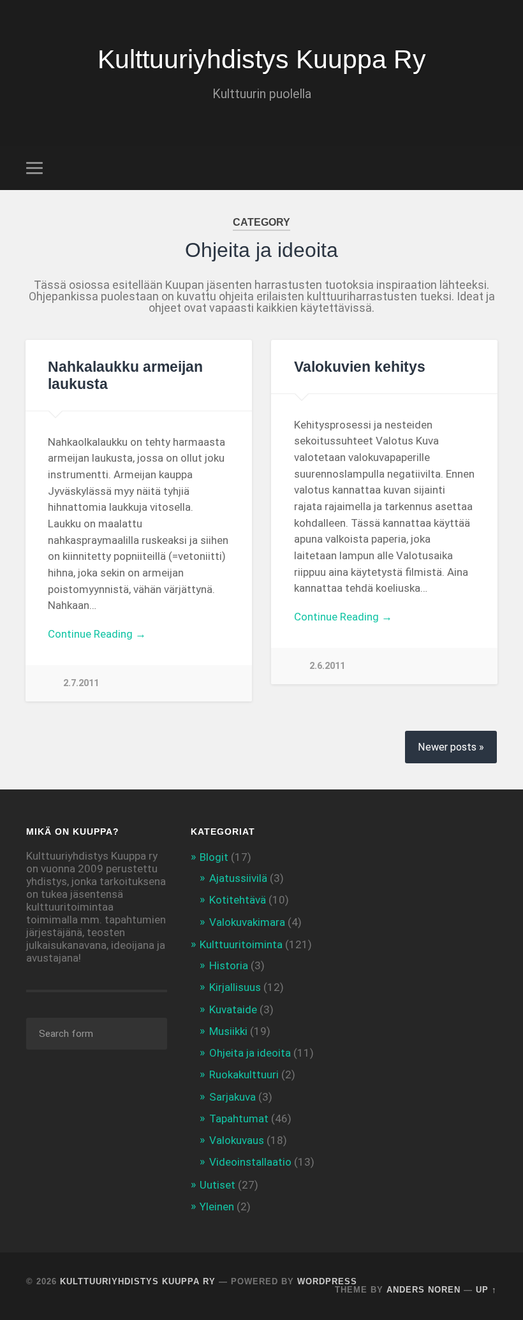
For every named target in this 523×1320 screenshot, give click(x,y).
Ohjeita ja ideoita (250, 1052)
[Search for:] (96, 1034)
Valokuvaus (236, 1140)
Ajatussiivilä (238, 878)
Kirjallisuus (235, 987)
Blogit (214, 857)
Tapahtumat (239, 1118)
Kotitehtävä (237, 899)
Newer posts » (451, 747)
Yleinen (217, 1206)
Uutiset (217, 1184)
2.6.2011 (327, 666)
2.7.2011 (81, 683)
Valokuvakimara (247, 922)
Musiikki (228, 1031)
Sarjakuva (232, 1096)
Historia (228, 965)
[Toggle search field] (489, 167)
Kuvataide (233, 1009)
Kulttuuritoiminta (241, 944)
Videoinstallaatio (250, 1161)
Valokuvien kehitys (359, 367)
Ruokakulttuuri (244, 1074)
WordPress (327, 1281)
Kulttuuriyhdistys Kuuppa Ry (262, 59)
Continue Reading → (97, 633)
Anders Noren (423, 1289)
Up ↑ (486, 1289)
